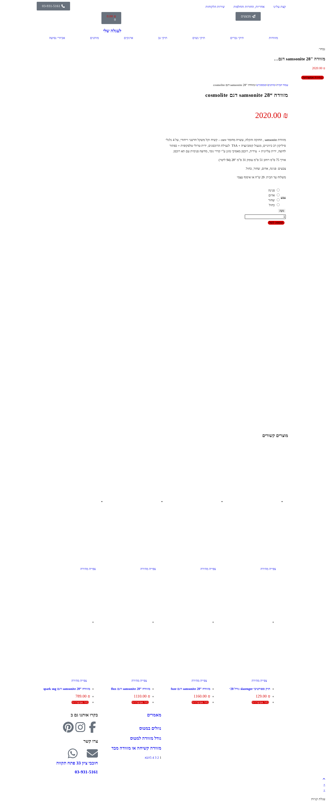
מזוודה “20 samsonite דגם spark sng (66, 689)
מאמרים (154, 714)
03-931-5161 (86, 771)
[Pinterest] (68, 727)
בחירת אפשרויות (313, 77)
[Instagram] (80, 727)
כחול (272, 205)
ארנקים (128, 38)
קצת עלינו (279, 6)
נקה (281, 210)
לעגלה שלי (112, 30)
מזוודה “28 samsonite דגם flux (130, 689)
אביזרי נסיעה (57, 38)
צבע (283, 197)
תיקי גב (162, 38)
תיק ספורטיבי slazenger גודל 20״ (249, 689)
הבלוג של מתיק (278, 724)
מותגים (94, 38)
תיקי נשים (198, 38)
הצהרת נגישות (279, 752)
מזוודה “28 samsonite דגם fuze (190, 689)
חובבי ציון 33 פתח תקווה (77, 762)
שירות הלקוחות (215, 6)
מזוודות (273, 38)
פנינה (271, 190)
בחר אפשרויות (260, 702)
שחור (271, 200)
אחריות (283, 729)
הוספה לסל (276, 222)
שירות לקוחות (279, 740)
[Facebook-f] (92, 727)
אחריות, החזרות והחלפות (249, 6)
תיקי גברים (237, 38)
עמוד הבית (282, 85)
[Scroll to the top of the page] (324, 779)
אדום (271, 195)
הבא (147, 757)
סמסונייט (261, 85)
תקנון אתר (281, 746)
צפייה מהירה (268, 569)
